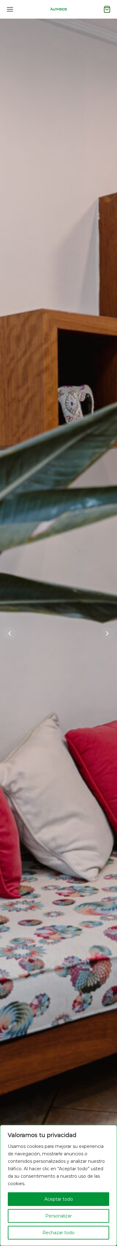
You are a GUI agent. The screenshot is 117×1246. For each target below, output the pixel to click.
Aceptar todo (58, 1199)
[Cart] (107, 9)
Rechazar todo (58, 1232)
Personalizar (58, 1216)
